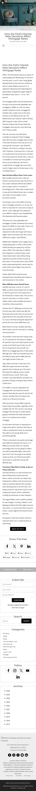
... (32, 557)
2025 (8, 695)
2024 (8, 698)
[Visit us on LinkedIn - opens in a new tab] (18, 677)
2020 (8, 713)
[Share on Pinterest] (21, 546)
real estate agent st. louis (10, 641)
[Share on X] (14, 546)
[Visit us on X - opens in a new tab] (21, 670)
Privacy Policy (9, 775)
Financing (16, 557)
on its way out (27, 205)
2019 (8, 717)
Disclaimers (13, 788)
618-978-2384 (21, 750)
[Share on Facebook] (7, 546)
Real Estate (6, 633)
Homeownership (7, 644)
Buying (5, 639)
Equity (21, 553)
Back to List (17, 529)
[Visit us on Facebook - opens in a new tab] (8, 670)
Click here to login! (18, 608)
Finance (28, 553)
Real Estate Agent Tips (9, 646)
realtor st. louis (7, 652)
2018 (8, 720)
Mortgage (7, 557)
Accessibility (19, 775)
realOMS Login (21, 788)
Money (14, 553)
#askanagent (26, 557)
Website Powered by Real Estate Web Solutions (18, 783)
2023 (8, 702)
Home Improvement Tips (10, 657)
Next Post (27, 570)
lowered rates (18, 75)
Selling (5, 636)
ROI (7, 553)
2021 (8, 709)
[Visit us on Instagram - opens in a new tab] (15, 670)
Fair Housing (27, 775)
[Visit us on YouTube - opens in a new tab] (27, 670)
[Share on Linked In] (29, 546)
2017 (8, 724)
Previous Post (10, 570)
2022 (8, 706)
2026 (8, 691)
